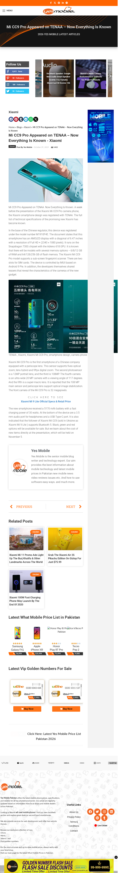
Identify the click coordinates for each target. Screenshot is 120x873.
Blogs (19, 130)
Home (12, 130)
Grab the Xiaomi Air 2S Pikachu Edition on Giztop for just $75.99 (64, 562)
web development (31, 824)
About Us (73, 815)
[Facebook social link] (51, 3)
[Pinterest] (97, 821)
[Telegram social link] (67, 3)
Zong (2, 844)
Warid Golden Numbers (33, 697)
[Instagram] (104, 815)
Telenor (3, 842)
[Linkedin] (111, 815)
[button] (37, 78)
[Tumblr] (104, 821)
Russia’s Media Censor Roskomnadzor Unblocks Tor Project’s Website (89, 76)
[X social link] (55, 3)
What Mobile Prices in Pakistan (40, 856)
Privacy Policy (74, 820)
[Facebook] (90, 815)
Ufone (3, 836)
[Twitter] (97, 815)
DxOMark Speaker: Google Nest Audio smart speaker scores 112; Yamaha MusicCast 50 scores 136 (58, 79)
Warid (2, 839)
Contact (74, 834)
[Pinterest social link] (59, 3)
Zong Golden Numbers (70, 697)
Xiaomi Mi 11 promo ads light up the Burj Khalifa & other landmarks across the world (26, 562)
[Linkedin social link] (63, 3)
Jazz (30, 833)
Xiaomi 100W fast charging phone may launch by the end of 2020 (24, 604)
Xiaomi (13, 115)
